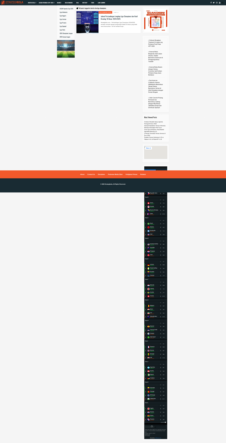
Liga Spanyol (63, 26)
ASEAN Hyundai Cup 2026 (46, 3)
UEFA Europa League (65, 37)
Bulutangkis (69, 3)
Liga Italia (62, 30)
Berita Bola (31, 3)
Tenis (92, 3)
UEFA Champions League (66, 33)
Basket (59, 3)
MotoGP (84, 3)
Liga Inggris (63, 16)
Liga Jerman (63, 19)
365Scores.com (158, 437)
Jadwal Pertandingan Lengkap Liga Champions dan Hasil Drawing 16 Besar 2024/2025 (119, 17)
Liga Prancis (63, 23)
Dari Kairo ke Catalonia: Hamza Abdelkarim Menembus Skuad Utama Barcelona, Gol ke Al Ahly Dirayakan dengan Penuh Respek (155, 86)
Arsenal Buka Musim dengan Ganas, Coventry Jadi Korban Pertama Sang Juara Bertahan (155, 71)
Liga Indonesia (63, 12)
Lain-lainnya (101, 3)
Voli (77, 3)
